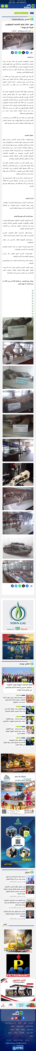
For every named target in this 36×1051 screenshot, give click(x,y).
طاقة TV (22, 1033)
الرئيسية (31, 1023)
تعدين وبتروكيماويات (21, 13)
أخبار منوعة (30, 1029)
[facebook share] (27, 52)
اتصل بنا (9, 1040)
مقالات (31, 1036)
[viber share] (16, 52)
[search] (2, 6)
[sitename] (18, 1013)
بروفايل (23, 1029)
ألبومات (12, 1029)
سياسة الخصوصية (18, 1040)
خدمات (15, 1033)
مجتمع (10, 1033)
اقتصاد (12, 1026)
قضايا (17, 1029)
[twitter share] (23, 52)
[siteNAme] (29, 6)
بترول (25, 1023)
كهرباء (19, 1023)
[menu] (6, 6)
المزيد (5, 924)
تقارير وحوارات (20, 1026)
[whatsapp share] (19, 52)
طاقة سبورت (29, 1033)
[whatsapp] (12, 52)
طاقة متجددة (29, 1026)
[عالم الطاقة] (32, 13)
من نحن (27, 1040)
